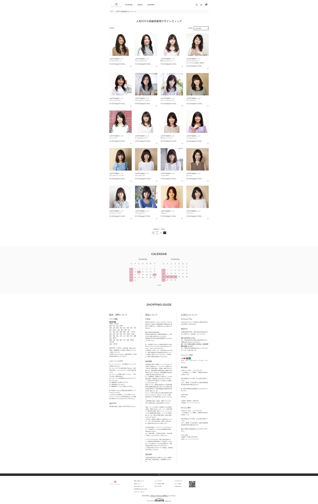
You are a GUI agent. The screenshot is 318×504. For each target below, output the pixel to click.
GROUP (139, 5)
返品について (137, 483)
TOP (111, 11)
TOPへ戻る (159, 474)
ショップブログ (158, 481)
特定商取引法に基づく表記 (140, 489)
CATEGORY (128, 5)
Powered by (150, 501)
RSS (155, 486)
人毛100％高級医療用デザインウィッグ (125, 11)
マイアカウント (178, 481)
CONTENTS (150, 5)
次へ (164, 232)
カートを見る (178, 483)
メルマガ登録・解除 (159, 483)
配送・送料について (139, 481)
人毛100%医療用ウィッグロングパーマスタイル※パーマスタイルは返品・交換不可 (195, 61)
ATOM (159, 486)
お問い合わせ (178, 486)
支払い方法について (139, 486)
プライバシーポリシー (139, 491)
